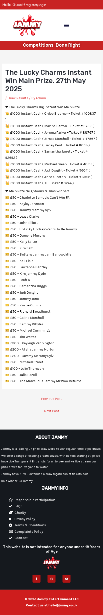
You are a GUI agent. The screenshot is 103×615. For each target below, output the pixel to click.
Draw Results (18, 98)
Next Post (51, 411)
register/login (35, 5)
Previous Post (51, 399)
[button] (66, 25)
